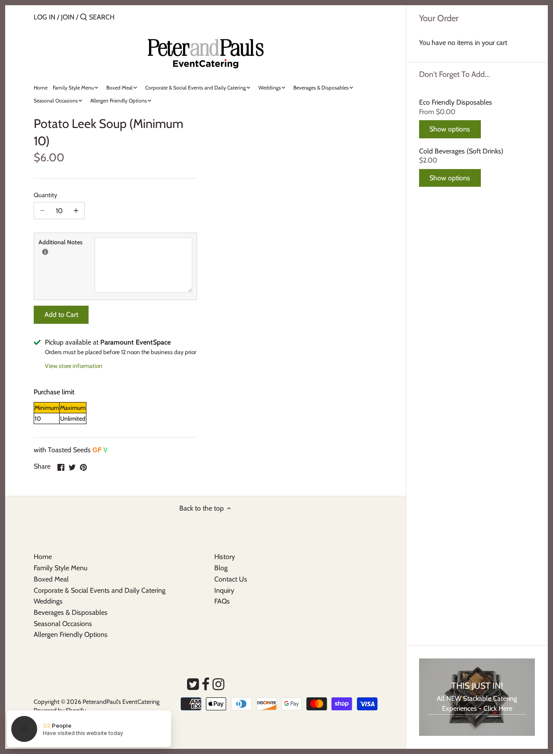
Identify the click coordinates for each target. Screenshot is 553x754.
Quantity (45, 195)
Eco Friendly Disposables (455, 102)
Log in (44, 17)
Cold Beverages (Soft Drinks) (461, 151)
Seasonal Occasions (63, 624)
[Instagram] (218, 684)
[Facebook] (206, 684)
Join (67, 17)
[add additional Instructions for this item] (45, 252)
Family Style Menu (60, 568)
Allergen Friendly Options (71, 634)
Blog (221, 568)
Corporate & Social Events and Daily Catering (99, 590)
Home (43, 557)
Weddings (48, 601)
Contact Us (230, 579)
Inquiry (224, 590)
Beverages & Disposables (71, 612)
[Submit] (83, 17)
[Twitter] (193, 684)
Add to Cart (61, 314)
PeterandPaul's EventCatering (121, 702)
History (224, 557)
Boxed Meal (51, 579)
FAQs (222, 601)
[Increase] (76, 210)
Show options (449, 129)
